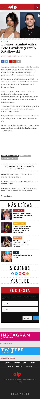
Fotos (25, 362)
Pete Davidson (6, 158)
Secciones (17, 362)
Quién (4, 41)
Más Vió (10, 366)
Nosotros (19, 366)
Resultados (27, 318)
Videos (33, 362)
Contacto (29, 366)
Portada (7, 362)
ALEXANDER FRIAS (10, 56)
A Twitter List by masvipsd (7, 358)
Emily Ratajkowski (25, 156)
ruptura (14, 158)
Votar (35, 318)
